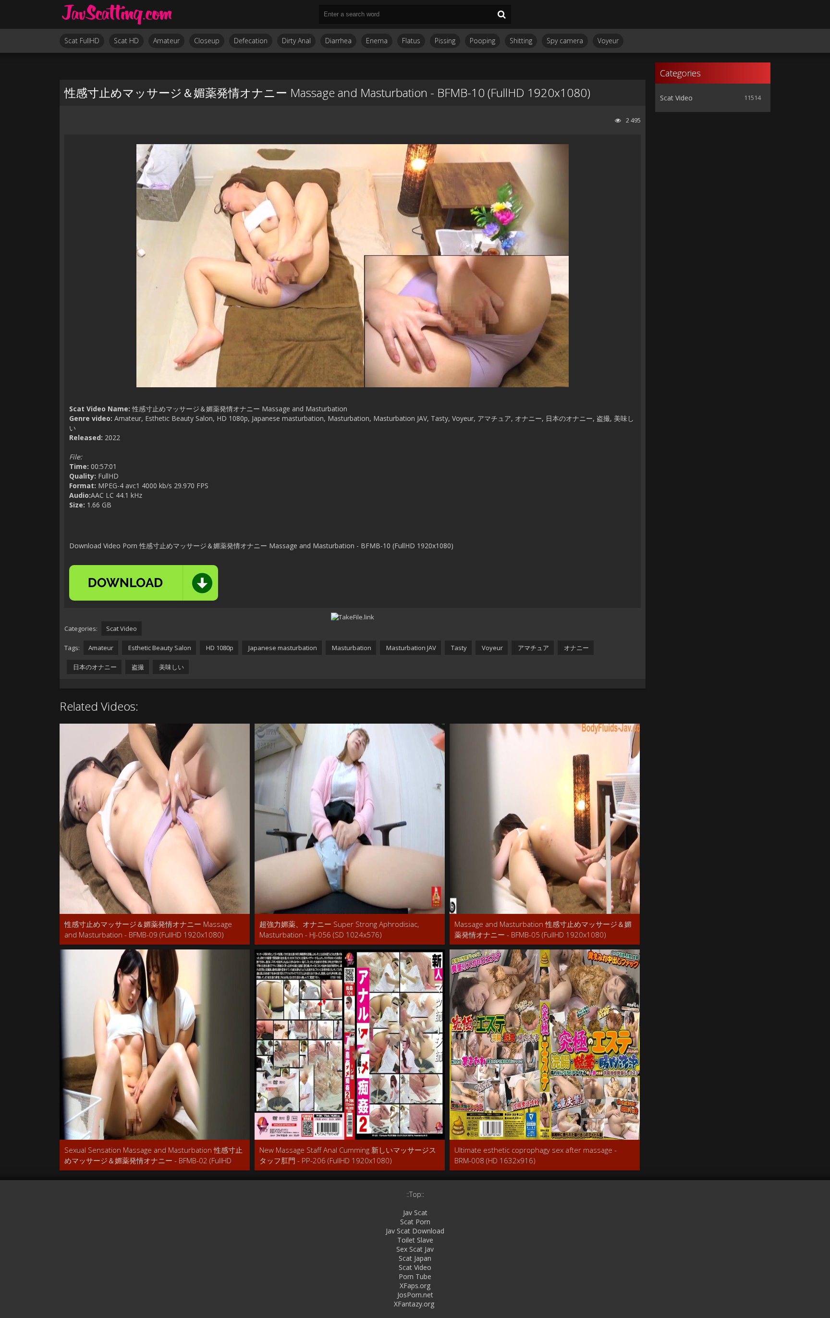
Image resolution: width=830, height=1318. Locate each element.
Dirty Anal (296, 40)
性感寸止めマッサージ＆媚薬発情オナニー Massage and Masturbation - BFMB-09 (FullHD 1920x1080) (148, 929)
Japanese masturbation (282, 647)
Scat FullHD (81, 40)
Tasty (458, 647)
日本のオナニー (94, 667)
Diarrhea (338, 40)
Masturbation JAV (410, 647)
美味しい (171, 667)
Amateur (166, 40)
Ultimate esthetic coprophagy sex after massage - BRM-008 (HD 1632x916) (535, 1155)
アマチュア (532, 647)
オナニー (575, 647)
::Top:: (415, 1194)
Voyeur (608, 40)
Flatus (411, 40)
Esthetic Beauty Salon (159, 647)
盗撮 (137, 667)
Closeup (207, 40)
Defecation (251, 40)
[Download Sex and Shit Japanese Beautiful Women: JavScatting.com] (117, 14)
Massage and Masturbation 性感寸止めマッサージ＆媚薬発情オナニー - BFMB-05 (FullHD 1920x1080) (543, 929)
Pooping (482, 40)
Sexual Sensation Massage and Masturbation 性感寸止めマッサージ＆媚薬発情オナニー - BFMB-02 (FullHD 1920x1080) (153, 1155)
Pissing (445, 40)
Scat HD (126, 40)
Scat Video (121, 628)
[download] (143, 583)
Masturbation (350, 647)
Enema (377, 40)
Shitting (521, 40)
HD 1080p (219, 647)
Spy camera (565, 40)
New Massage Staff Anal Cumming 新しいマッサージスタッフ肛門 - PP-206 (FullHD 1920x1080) (347, 1155)
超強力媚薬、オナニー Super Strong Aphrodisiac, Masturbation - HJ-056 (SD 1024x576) (339, 929)
